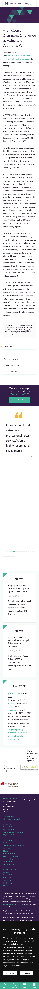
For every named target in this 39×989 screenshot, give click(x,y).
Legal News (8, 346)
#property (12, 703)
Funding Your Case (9, 864)
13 (32, 551)
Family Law (6, 848)
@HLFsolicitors (14, 693)
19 (12, 556)
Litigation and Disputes (10, 835)
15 (4, 556)
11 (28, 551)
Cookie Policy (7, 883)
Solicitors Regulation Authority (13, 904)
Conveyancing (7, 840)
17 (8, 556)
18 (10, 556)
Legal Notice (7, 877)
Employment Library (11, 365)
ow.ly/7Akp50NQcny (16, 729)
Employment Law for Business (13, 832)
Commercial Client (11, 359)
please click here (13, 966)
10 (26, 551)
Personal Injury (8, 859)
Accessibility (7, 872)
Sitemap (5, 885)
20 (14, 556)
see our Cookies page (18, 959)
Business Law (7, 824)
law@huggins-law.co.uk (12, 819)
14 (34, 551)
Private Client (9, 353)
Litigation (6, 851)
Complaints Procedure (10, 875)
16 (6, 556)
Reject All (26, 973)
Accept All (10, 973)
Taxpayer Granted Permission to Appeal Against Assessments (18, 588)
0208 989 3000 (18, 393)
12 (30, 551)
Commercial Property (10, 827)
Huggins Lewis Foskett (10, 798)
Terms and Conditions (10, 869)
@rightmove (13, 710)
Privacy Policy (7, 880)
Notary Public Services (10, 856)
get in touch (19, 400)
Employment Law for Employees (13, 845)
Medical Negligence (9, 853)
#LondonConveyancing (17, 733)
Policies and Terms (11, 371)
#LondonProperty (15, 736)
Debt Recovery (8, 843)
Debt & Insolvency (9, 829)
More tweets (13, 739)
